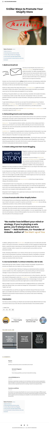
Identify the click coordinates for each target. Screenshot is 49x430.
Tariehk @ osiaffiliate (13, 388)
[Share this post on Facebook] (3, 309)
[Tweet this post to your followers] (6, 309)
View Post (10, 343)
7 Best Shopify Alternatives (13, 320)
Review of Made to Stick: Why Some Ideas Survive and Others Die (39, 338)
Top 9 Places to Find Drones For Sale (35, 320)
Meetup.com (5, 123)
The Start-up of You (34, 232)
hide (14, 49)
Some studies (5, 269)
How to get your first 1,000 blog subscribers (24, 339)
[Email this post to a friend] (12, 309)
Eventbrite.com (5, 131)
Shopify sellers (35, 202)
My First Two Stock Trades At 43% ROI (9, 339)
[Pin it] (9, 309)
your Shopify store (30, 87)
